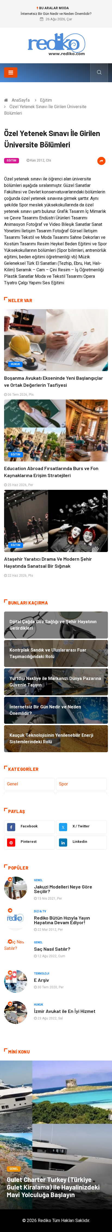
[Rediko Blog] (56, 43)
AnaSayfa (21, 100)
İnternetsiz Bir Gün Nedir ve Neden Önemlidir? (56, 14)
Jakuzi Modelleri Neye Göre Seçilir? (63, 889)
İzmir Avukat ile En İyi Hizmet (64, 1011)
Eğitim (46, 100)
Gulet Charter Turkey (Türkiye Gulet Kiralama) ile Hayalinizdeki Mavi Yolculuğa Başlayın (53, 1186)
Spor (63, 784)
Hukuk (15, 364)
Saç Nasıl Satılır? (52, 949)
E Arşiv (41, 980)
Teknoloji (41, 973)
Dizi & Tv (40, 911)
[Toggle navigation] (10, 72)
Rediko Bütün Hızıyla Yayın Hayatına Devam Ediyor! (62, 920)
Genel (12, 784)
